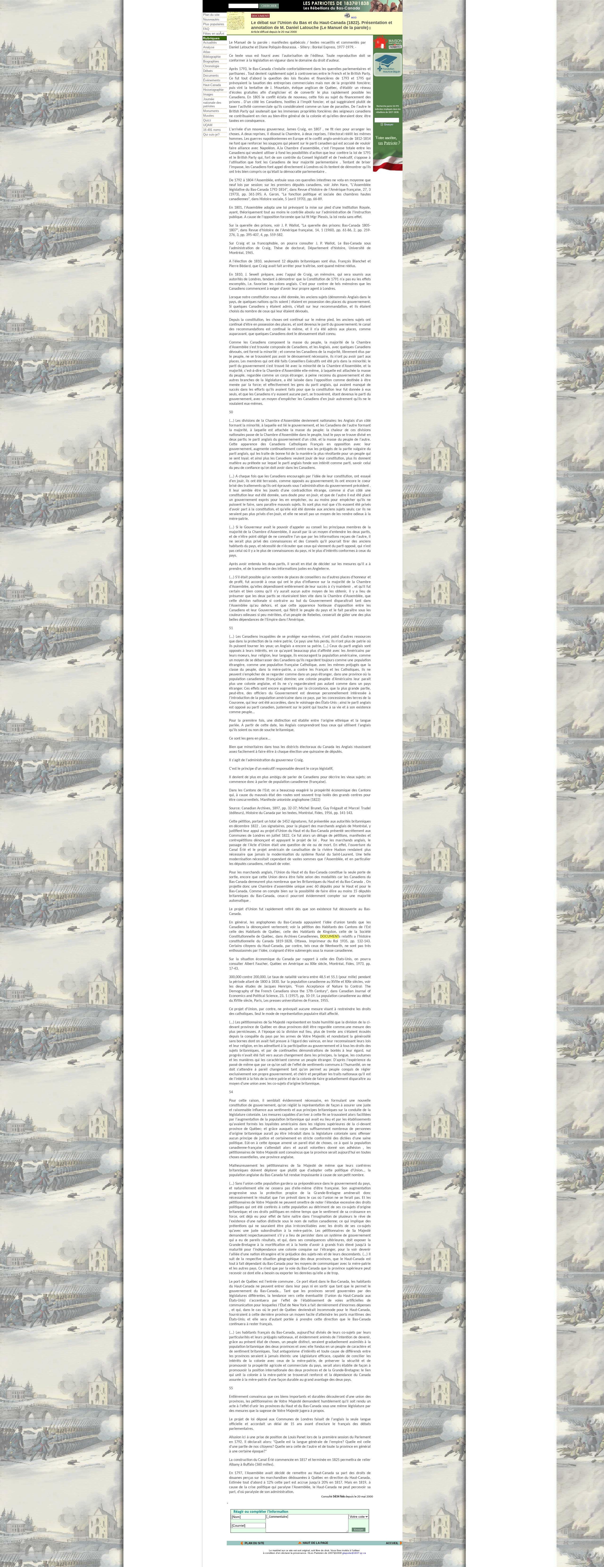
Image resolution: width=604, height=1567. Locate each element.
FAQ (206, 29)
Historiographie (213, 89)
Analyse (208, 47)
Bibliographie (212, 56)
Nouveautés (211, 19)
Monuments (211, 111)
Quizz (207, 120)
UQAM (207, 125)
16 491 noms (212, 130)
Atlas (206, 52)
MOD (354, 17)
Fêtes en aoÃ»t (213, 33)
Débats (208, 71)
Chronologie (211, 66)
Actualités (210, 42)
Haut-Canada (212, 85)
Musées (208, 115)
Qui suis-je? (211, 134)
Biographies (211, 61)
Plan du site (211, 15)
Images (208, 94)
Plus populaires (213, 24)
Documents (211, 75)
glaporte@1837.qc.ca (354, 1553)
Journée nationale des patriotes (212, 102)
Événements (211, 80)
